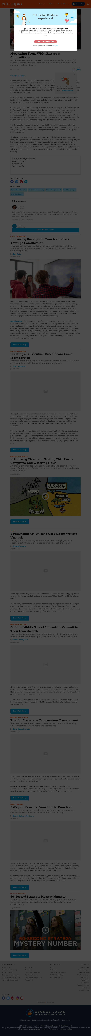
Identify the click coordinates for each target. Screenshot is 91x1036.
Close (73, 12)
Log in (55, 45)
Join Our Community (45, 41)
